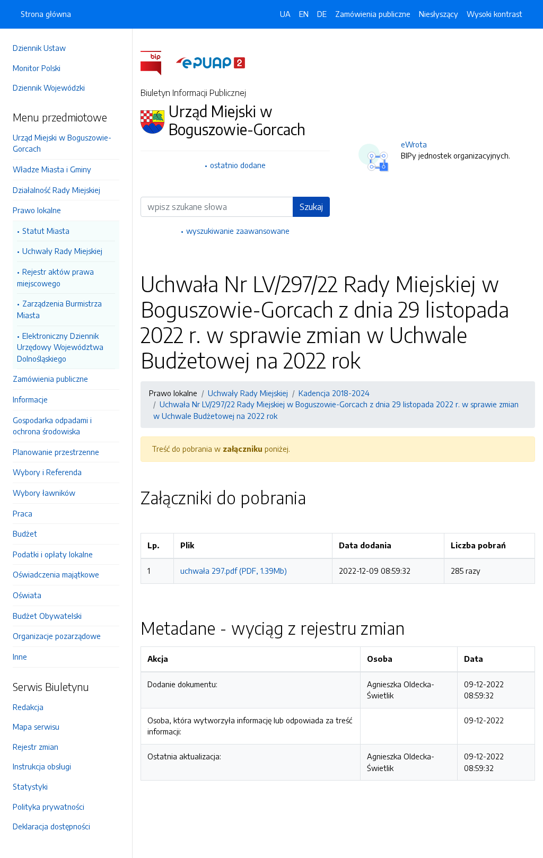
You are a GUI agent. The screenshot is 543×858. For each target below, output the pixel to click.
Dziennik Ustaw (39, 47)
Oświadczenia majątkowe (56, 574)
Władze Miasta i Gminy (52, 169)
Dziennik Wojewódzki (49, 87)
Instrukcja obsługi (42, 766)
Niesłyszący (438, 14)
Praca (22, 513)
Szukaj (311, 207)
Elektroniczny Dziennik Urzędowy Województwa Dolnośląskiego (60, 347)
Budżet (25, 533)
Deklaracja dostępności (51, 826)
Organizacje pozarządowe (57, 636)
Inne (20, 656)
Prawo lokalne (37, 210)
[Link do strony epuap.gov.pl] (210, 62)
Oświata (27, 595)
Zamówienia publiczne (50, 378)
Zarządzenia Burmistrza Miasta (59, 309)
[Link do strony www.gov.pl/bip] (157, 62)
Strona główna (46, 14)
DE (322, 14)
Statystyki (30, 786)
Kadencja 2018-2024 (334, 393)
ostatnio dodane (238, 165)
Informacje (30, 399)
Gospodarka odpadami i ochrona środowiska (52, 425)
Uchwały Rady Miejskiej (62, 251)
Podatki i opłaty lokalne (53, 554)
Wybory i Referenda (47, 472)
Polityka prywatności (48, 806)
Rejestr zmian (35, 746)
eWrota (414, 144)
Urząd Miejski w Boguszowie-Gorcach (62, 143)
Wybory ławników (44, 492)
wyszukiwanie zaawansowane (238, 230)
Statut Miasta (45, 230)
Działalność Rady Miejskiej (56, 190)
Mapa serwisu (36, 726)
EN (304, 14)
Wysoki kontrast (494, 14)
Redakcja (28, 707)
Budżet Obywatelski (47, 615)
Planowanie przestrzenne (56, 452)
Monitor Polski (36, 68)
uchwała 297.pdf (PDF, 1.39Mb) (233, 570)
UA (285, 14)
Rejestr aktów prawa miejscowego (55, 277)
